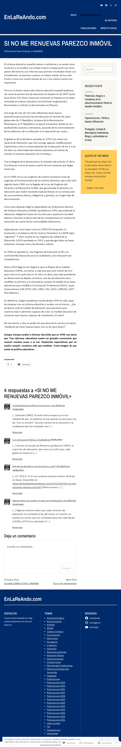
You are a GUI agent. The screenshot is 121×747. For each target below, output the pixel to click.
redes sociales (53, 723)
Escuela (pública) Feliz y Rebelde (21, 583)
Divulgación (52, 641)
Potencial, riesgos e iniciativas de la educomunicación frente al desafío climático (98, 101)
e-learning (52, 645)
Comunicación (53, 635)
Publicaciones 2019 (56, 699)
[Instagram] (116, 5)
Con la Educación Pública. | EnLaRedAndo (31, 439)
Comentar (66, 568)
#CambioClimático (55, 618)
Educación (52, 648)
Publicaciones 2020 (56, 702)
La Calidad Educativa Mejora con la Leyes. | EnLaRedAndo (38, 405)
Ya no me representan (65, 583)
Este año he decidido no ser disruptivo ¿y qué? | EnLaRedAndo (41, 466)
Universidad (52, 733)
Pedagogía (51, 675)
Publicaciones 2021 (56, 706)
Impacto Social (54, 662)
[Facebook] (106, 5)
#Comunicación (54, 621)
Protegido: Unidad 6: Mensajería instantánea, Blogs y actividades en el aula (97, 134)
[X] (111, 5)
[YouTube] (101, 5)
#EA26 (50, 628)
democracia (52, 638)
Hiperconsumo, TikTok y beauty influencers (97, 119)
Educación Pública (55, 655)
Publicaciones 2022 (56, 709)
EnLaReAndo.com (25, 17)
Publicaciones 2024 (56, 713)
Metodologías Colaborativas (60, 665)
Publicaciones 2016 (56, 689)
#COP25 (51, 624)
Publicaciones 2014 (56, 682)
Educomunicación (55, 658)
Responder (17, 432)
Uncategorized (53, 730)
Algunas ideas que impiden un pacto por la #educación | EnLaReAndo (44, 500)
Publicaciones (53, 679)
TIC (48, 726)
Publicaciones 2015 (56, 685)
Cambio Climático (55, 631)
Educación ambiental (56, 652)
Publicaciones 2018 (56, 696)
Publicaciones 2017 (56, 692)
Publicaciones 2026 (56, 719)
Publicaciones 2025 (56, 716)
